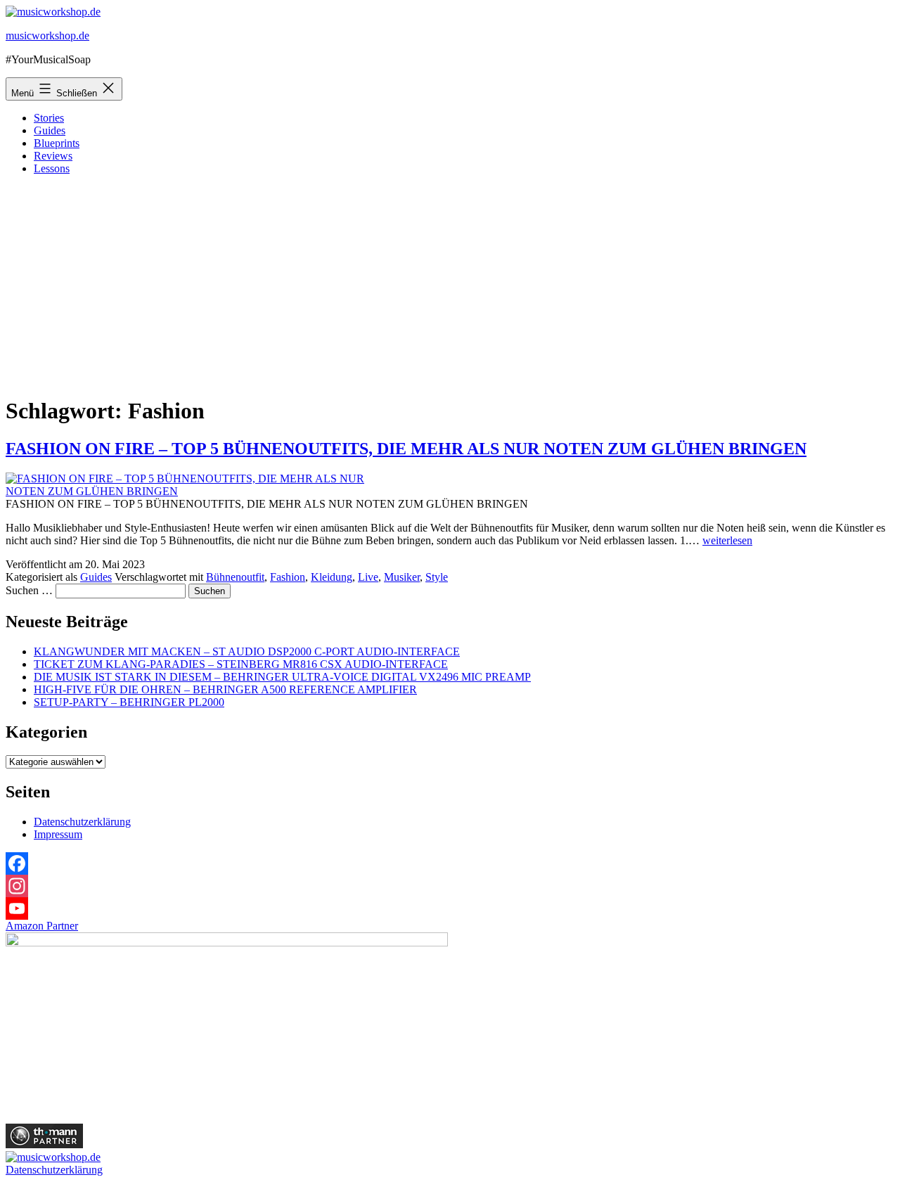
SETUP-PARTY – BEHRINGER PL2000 (129, 702)
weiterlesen (727, 540)
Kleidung (331, 577)
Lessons (52, 168)
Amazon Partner (42, 926)
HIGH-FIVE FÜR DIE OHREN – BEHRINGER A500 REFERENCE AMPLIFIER (225, 689)
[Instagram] (450, 886)
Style (436, 577)
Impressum (58, 834)
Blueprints (56, 143)
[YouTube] (450, 908)
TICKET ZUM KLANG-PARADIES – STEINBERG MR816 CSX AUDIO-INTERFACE (241, 664)
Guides (49, 130)
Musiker (402, 577)
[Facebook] (450, 863)
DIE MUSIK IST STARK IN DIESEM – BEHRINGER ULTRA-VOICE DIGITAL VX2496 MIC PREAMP (282, 677)
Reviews (53, 156)
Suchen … (29, 590)
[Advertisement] (450, 284)
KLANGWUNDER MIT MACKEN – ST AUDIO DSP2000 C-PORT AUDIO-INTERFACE (247, 651)
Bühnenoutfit (235, 577)
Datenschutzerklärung (82, 822)
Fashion (287, 577)
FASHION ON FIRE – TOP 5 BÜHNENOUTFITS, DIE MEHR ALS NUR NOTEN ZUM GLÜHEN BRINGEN (406, 448)
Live (368, 577)
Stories (49, 118)
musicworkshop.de (47, 35)
